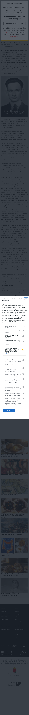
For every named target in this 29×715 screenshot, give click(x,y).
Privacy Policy (23, 416)
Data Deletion (5, 416)
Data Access (14, 416)
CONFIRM (9, 410)
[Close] (26, 299)
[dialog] (14, 357)
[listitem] (14, 327)
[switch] (23, 330)
